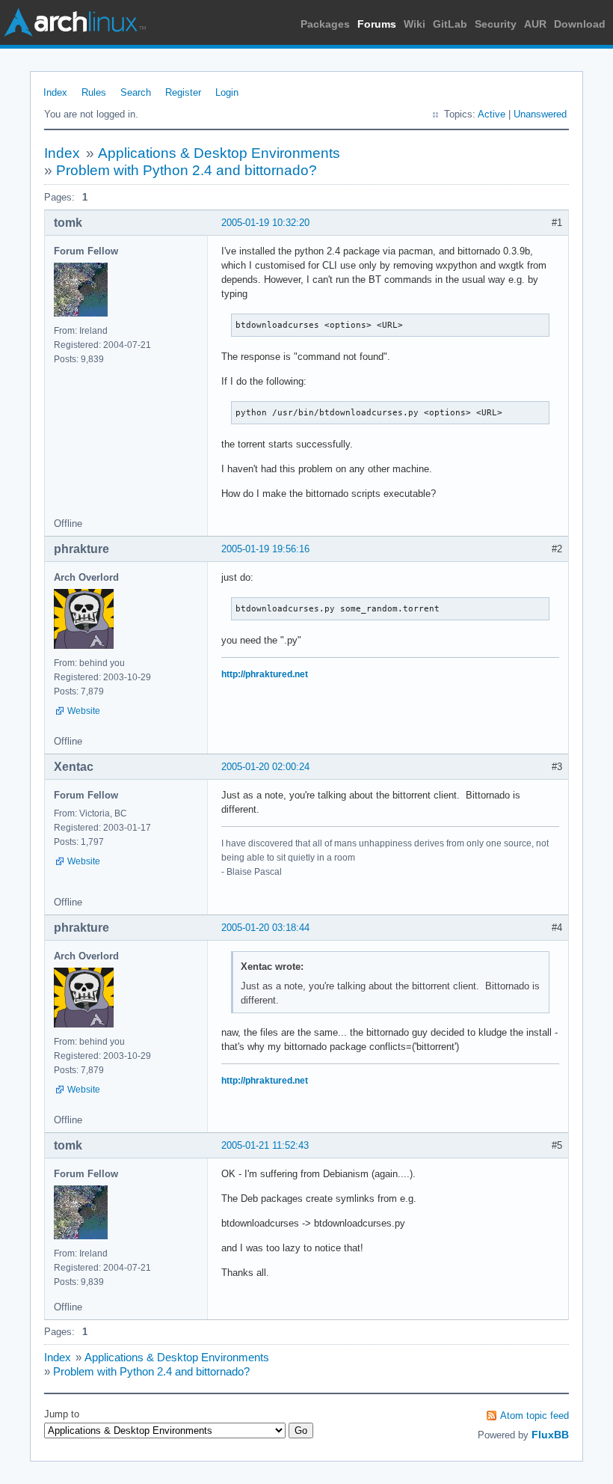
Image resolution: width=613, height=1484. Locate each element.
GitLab (450, 24)
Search (135, 92)
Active (491, 114)
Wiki (414, 24)
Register (183, 92)
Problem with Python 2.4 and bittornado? (186, 170)
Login (226, 92)
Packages (325, 24)
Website (83, 711)
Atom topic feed (534, 1415)
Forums (376, 24)
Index (55, 92)
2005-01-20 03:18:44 (265, 927)
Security (496, 24)
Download (580, 24)
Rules (93, 92)
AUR (535, 24)
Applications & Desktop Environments (219, 153)
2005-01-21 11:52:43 (265, 1145)
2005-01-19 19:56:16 (265, 549)
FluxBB (550, 1435)
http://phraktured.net (264, 674)
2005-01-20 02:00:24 (265, 766)
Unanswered (540, 114)
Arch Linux (75, 22)
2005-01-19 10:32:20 (265, 222)
